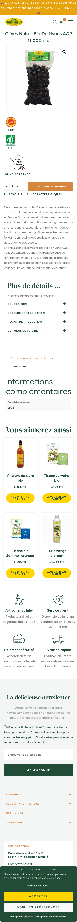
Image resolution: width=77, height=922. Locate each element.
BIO (10, 148)
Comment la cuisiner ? (25, 338)
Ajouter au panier (51, 190)
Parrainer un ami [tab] (20, 374)
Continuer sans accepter (38, 869)
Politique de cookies (21, 916)
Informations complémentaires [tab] (30, 366)
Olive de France (17, 174)
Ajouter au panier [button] (20, 506)
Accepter (38, 896)
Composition (17, 311)
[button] (70, 21)
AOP (11, 130)
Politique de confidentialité (50, 916)
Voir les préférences (38, 907)
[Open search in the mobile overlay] (55, 22)
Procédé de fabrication (26, 320)
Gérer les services (37, 885)
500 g (11, 415)
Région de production (25, 329)
